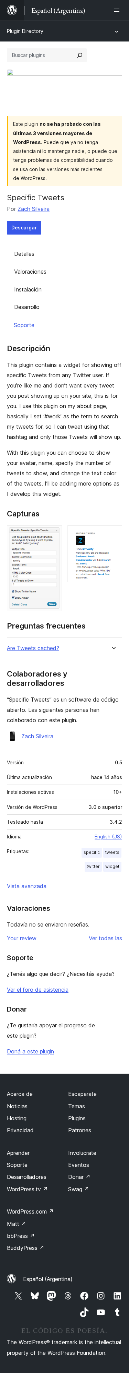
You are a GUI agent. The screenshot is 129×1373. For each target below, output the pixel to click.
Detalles (24, 253)
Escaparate (82, 1093)
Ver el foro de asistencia (37, 989)
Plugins (77, 1118)
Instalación (28, 289)
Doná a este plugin (30, 1051)
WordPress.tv (27, 1189)
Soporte (24, 325)
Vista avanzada (26, 886)
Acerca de (20, 1093)
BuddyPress (25, 1247)
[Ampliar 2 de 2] (112, 534)
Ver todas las (105, 938)
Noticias (17, 1106)
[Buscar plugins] (80, 55)
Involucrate (82, 1152)
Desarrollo (27, 306)
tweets (112, 852)
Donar (79, 1176)
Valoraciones (30, 271)
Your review (21, 938)
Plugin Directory (25, 31)
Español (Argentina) (48, 1279)
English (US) (108, 836)
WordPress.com (30, 1211)
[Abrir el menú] (118, 10)
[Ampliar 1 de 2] (52, 534)
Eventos (78, 1164)
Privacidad (20, 1130)
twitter (93, 866)
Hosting (16, 1118)
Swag (78, 1189)
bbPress (21, 1235)
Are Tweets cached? (33, 648)
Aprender (18, 1152)
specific (92, 852)
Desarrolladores (26, 1176)
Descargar (24, 227)
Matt (16, 1223)
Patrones (79, 1130)
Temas (76, 1106)
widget (112, 866)
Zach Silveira (34, 208)
